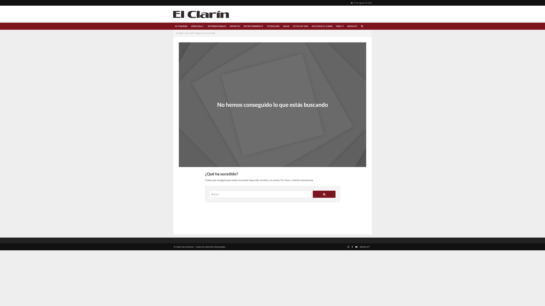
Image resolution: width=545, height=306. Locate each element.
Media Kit (352, 26)
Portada (179, 33)
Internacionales (217, 26)
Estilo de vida (300, 26)
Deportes (235, 26)
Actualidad (181, 26)
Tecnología (273, 26)
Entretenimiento (253, 26)
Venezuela (196, 26)
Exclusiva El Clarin (322, 26)
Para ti (340, 26)
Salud (286, 26)
